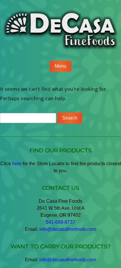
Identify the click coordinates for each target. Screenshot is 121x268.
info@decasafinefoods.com (67, 229)
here (16, 163)
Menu (60, 66)
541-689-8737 (60, 222)
